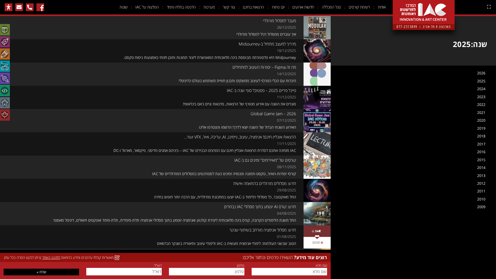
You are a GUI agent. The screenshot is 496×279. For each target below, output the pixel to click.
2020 (481, 120)
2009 (481, 206)
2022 (481, 104)
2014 (481, 167)
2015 (481, 159)
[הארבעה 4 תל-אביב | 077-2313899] (424, 8)
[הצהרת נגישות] (8, 7)
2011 (481, 191)
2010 (481, 199)
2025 (481, 81)
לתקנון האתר (51, 257)
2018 (481, 136)
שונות (124, 7)
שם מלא (321, 265)
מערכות (209, 7)
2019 (481, 128)
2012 (481, 183)
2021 (481, 112)
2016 (481, 151)
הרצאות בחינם (253, 7)
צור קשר (229, 7)
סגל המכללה (331, 7)
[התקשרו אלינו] (30, 7)
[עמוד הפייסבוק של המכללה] (40, 7)
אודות (382, 7)
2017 (481, 144)
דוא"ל (157, 265)
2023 (481, 96)
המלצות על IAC (147, 7)
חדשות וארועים (303, 7)
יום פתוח (278, 7)
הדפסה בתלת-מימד (181, 7)
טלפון (240, 265)
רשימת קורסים (359, 7)
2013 (481, 175)
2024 (481, 88)
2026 (481, 73)
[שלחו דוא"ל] (19, 7)
